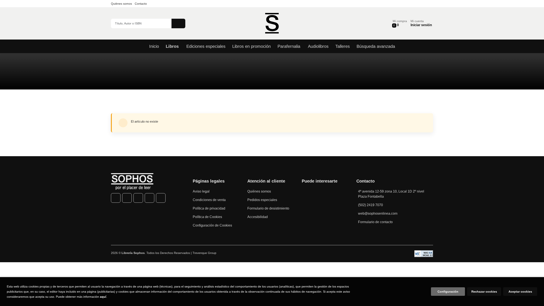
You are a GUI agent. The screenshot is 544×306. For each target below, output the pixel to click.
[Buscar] (178, 23)
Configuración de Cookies (212, 225)
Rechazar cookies (484, 291)
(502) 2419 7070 (370, 205)
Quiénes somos (121, 3)
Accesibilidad (257, 217)
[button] (400, 23)
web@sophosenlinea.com (377, 213)
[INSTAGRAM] (138, 198)
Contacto (141, 3)
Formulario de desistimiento (268, 208)
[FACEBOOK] (115, 198)
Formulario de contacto (375, 222)
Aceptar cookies (520, 291)
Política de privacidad (209, 208)
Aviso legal (201, 191)
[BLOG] (161, 198)
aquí (103, 296)
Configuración (448, 291)
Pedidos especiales (262, 200)
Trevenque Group (204, 253)
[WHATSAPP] (149, 198)
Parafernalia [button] (289, 46)
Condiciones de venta (209, 200)
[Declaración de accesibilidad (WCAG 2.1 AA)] (423, 253)
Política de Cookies (207, 217)
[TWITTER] (127, 198)
